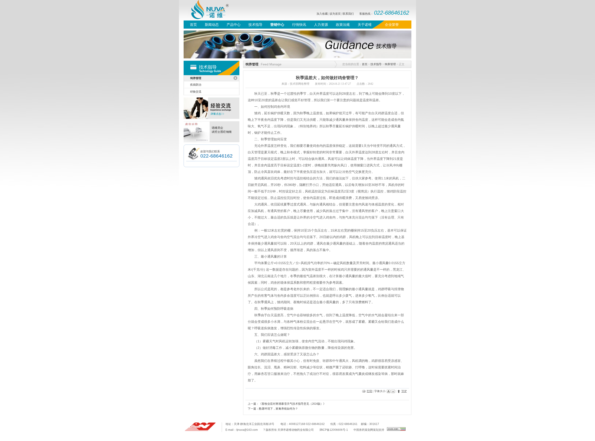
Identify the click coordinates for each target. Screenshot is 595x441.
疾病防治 (195, 84)
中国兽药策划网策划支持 (369, 429)
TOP (404, 391)
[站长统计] (396, 429)
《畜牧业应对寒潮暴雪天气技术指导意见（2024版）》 (292, 403)
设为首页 (335, 13)
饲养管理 (390, 64)
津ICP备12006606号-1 (333, 429)
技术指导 (376, 64)
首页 (364, 64)
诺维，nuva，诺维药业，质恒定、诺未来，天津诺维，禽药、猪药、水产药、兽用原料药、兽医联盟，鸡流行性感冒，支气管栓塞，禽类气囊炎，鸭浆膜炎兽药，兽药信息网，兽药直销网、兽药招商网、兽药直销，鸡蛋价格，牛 (206, 10)
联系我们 (348, 13)
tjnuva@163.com (247, 429)
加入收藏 (322, 13)
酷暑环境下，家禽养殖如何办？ (278, 408)
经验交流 (195, 91)
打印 (369, 391)
